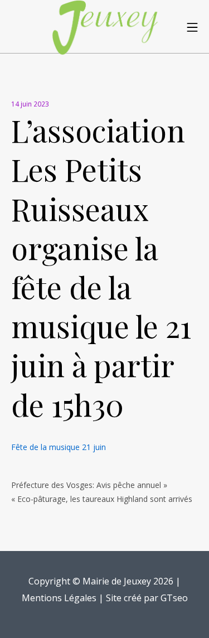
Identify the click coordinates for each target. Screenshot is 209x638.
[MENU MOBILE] (192, 27)
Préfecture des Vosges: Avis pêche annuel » (89, 485)
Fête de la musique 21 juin (58, 447)
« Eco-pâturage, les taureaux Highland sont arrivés (101, 499)
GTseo (174, 598)
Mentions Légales (59, 598)
